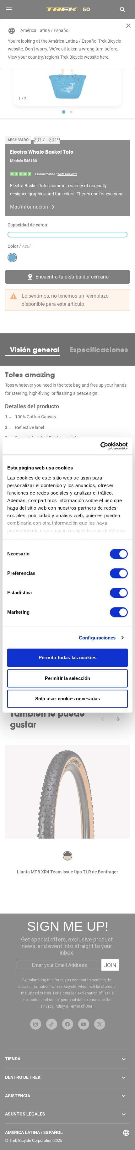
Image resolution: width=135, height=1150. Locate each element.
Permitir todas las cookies (67, 657)
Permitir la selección (67, 678)
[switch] (119, 573)
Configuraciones (97, 637)
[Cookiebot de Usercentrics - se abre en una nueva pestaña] (100, 446)
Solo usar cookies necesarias (67, 698)
